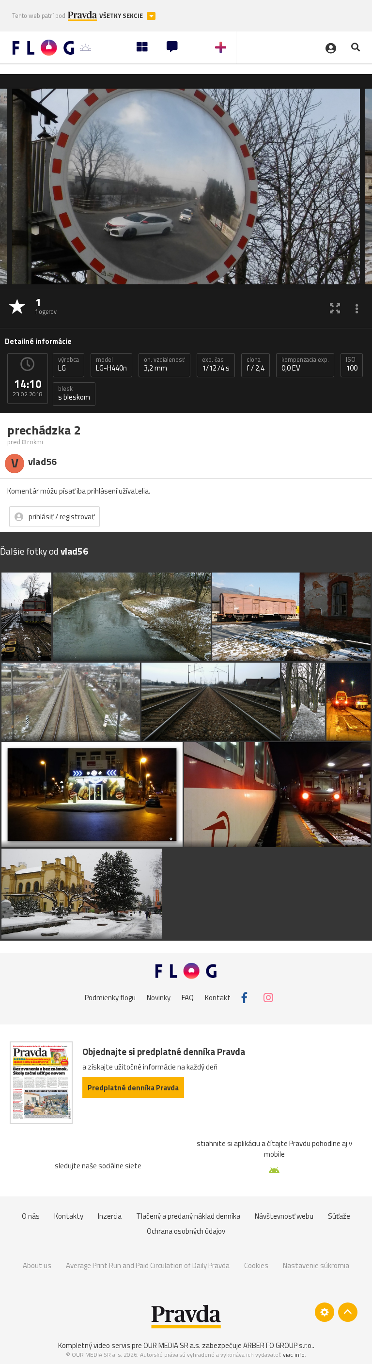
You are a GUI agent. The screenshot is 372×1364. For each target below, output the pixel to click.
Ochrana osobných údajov (186, 1231)
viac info (294, 1354)
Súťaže (339, 1216)
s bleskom (74, 393)
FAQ (188, 997)
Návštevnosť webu (284, 1216)
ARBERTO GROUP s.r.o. (278, 1345)
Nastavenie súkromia (316, 1265)
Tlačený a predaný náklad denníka (188, 1216)
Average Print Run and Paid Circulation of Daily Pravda (148, 1265)
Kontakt (218, 997)
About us (37, 1265)
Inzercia (110, 1216)
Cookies (256, 1265)
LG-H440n (111, 364)
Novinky (158, 997)
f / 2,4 (255, 364)
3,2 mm (164, 364)
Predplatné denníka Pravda (133, 1087)
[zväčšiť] (335, 308)
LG (68, 364)
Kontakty (68, 1216)
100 (351, 364)
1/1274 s (216, 364)
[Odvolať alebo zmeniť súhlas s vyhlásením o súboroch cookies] (324, 1312)
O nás (31, 1216)
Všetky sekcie (121, 15)
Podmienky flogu (110, 997)
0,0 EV (305, 364)
